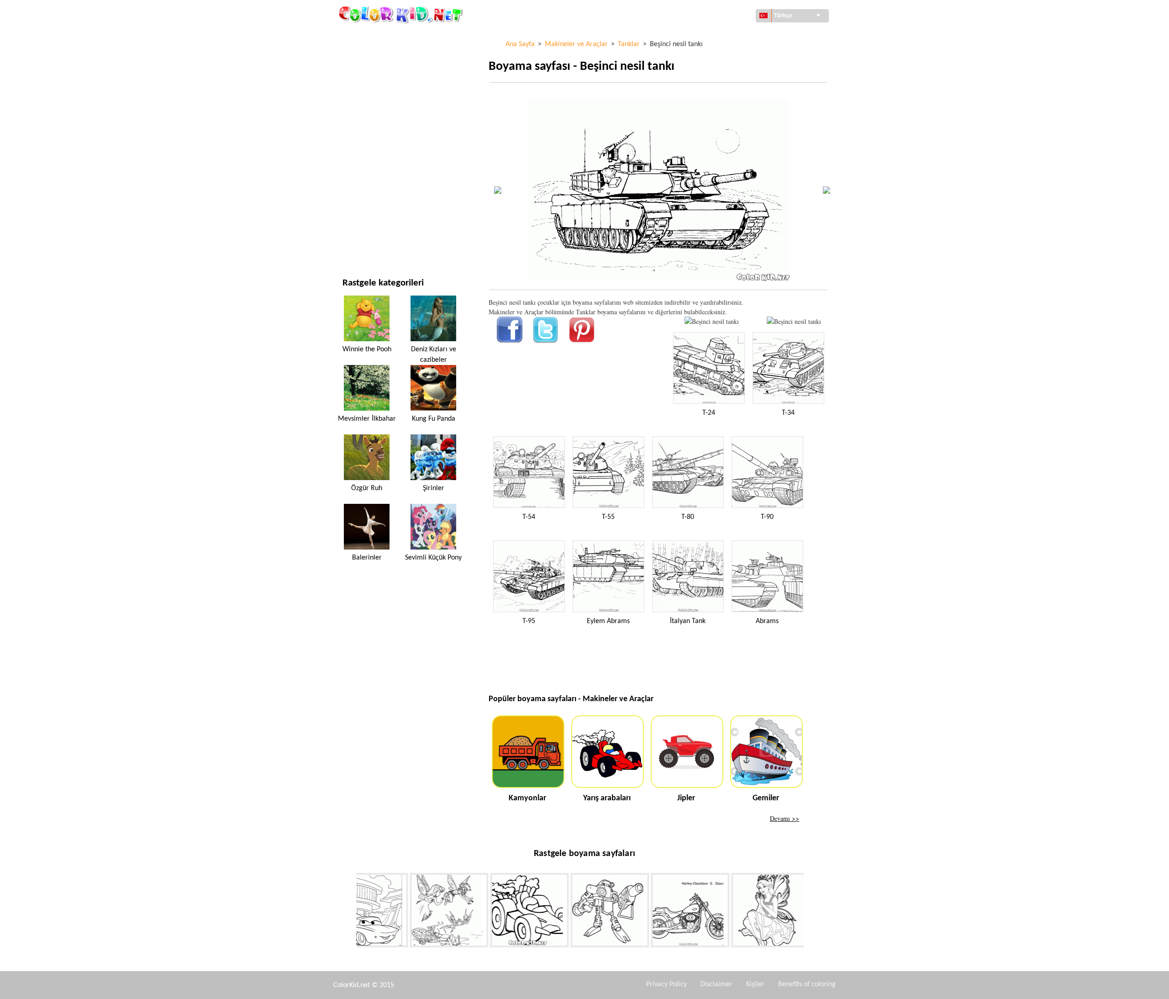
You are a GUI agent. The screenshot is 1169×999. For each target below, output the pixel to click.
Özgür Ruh (366, 488)
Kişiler (755, 984)
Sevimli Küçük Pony (433, 557)
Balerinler (367, 557)
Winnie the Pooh (366, 349)
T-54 (528, 517)
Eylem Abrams (608, 621)
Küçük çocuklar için (372, 186)
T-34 (788, 413)
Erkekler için (362, 167)
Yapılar (353, 73)
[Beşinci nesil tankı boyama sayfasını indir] (794, 321)
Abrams (767, 621)
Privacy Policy (666, 984)
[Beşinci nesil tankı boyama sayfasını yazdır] (712, 321)
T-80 (687, 517)
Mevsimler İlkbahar (367, 419)
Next (810, 911)
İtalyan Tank (688, 621)
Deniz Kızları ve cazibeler (433, 354)
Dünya (351, 55)
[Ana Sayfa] (401, 14)
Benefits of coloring (807, 984)
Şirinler (433, 488)
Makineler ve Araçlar (375, 36)
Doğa (350, 242)
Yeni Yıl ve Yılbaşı (368, 204)
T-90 (767, 517)
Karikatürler (362, 111)
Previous (349, 911)
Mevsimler (358, 148)
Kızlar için (358, 130)
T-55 (608, 517)
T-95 (528, 621)
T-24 (708, 413)
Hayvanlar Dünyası (370, 92)
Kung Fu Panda (433, 419)
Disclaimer (716, 984)
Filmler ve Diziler (368, 223)
